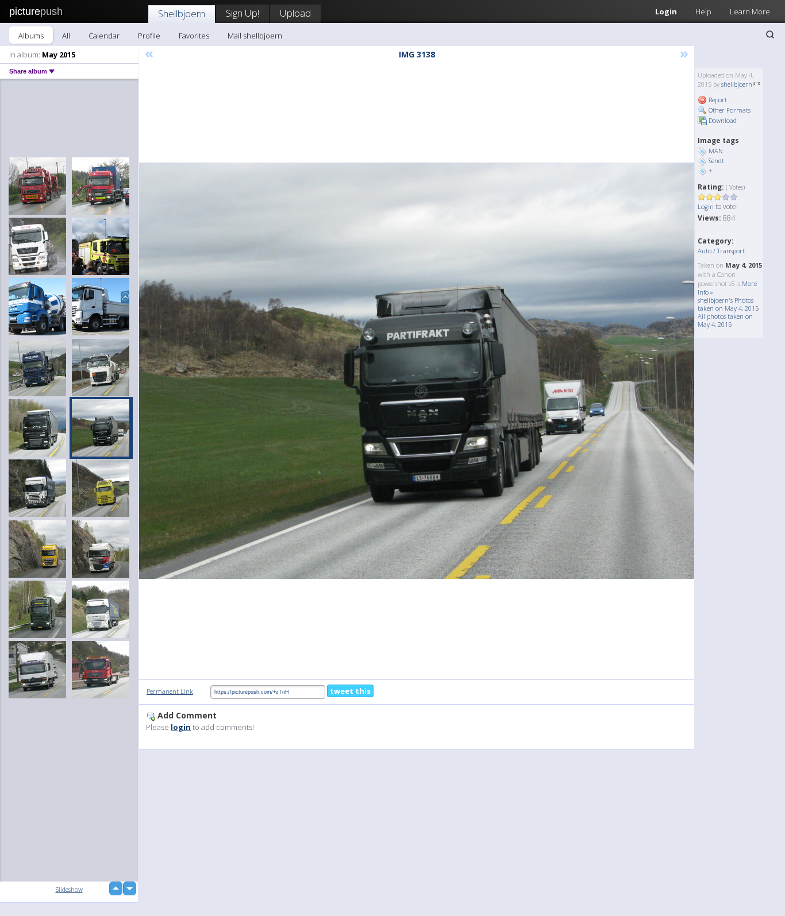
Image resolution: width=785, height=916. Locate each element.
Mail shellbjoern (255, 35)
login (181, 727)
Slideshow (69, 889)
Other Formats (729, 110)
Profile (149, 35)
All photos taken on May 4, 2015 (725, 320)
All (66, 35)
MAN (716, 150)
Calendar (104, 35)
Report (717, 99)
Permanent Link (170, 691)
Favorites (194, 35)
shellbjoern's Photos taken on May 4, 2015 (728, 304)
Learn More (750, 11)
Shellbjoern (181, 13)
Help (703, 11)
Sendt (716, 160)
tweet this (350, 691)
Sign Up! (242, 13)
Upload (295, 13)
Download (722, 120)
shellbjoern (736, 84)
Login (666, 11)
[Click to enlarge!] (416, 371)
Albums (31, 35)
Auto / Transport (721, 250)
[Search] (770, 34)
